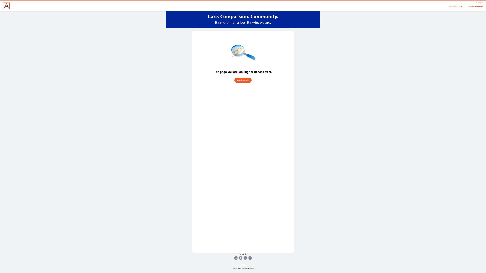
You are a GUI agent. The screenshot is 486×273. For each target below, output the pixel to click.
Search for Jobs (455, 6)
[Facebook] (250, 258)
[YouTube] (240, 258)
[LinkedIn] (236, 258)
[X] (245, 258)
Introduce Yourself (475, 6)
